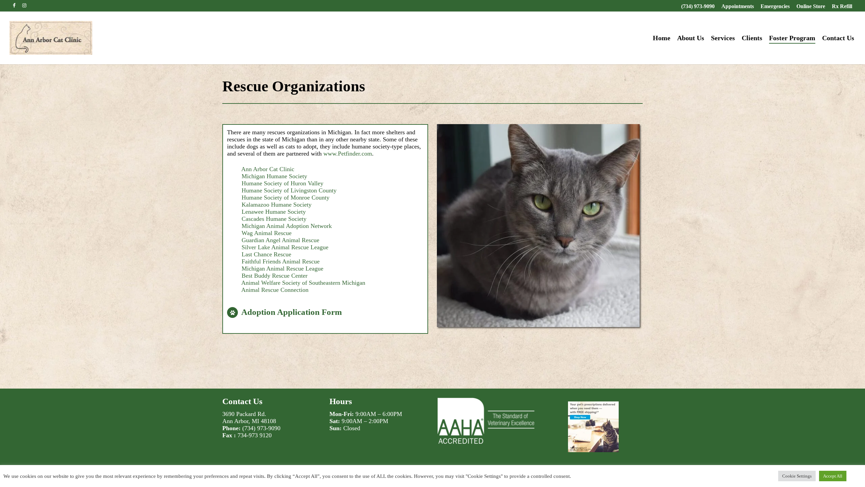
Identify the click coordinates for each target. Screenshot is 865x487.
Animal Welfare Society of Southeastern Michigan (303, 282)
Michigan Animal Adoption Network (287, 226)
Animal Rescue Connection (274, 289)
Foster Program (792, 38)
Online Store (810, 6)
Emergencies (775, 6)
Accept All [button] (832, 476)
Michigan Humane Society (274, 176)
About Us (690, 38)
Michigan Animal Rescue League (282, 268)
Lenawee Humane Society (274, 211)
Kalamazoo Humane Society (277, 204)
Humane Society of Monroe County (285, 197)
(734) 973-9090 (698, 6)
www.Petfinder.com (347, 153)
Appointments (737, 6)
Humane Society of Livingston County (289, 190)
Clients (752, 38)
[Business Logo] (50, 38)
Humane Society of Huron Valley (282, 183)
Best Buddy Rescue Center (274, 275)
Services (723, 38)
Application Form (309, 312)
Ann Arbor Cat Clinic (267, 169)
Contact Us (838, 38)
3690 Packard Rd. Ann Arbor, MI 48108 (249, 417)
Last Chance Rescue (266, 254)
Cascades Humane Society (274, 218)
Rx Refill (842, 6)
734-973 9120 (255, 435)
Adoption (258, 312)
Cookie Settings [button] (797, 476)
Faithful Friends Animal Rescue (281, 261)
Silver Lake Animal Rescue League (285, 247)
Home (661, 38)
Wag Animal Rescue (267, 233)
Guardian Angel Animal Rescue (280, 240)
